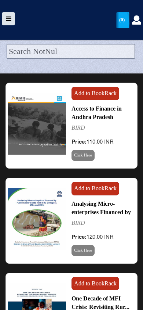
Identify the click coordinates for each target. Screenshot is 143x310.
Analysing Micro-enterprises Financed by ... (101, 212)
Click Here (83, 155)
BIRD (78, 128)
